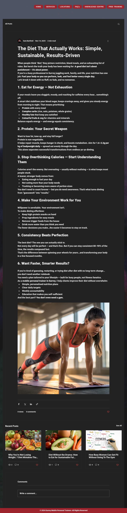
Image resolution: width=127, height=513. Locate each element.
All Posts (8, 24)
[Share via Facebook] (19, 404)
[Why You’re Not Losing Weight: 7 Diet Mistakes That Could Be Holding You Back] (23, 440)
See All (119, 426)
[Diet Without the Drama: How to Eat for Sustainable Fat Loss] (63, 440)
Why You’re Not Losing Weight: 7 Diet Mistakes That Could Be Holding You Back (22, 456)
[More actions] (107, 40)
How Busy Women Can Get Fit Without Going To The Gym (103, 456)
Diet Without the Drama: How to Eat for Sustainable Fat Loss (63, 456)
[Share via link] (37, 404)
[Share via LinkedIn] (31, 404)
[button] (65, 7)
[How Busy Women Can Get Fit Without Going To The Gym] (104, 440)
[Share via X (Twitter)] (25, 404)
